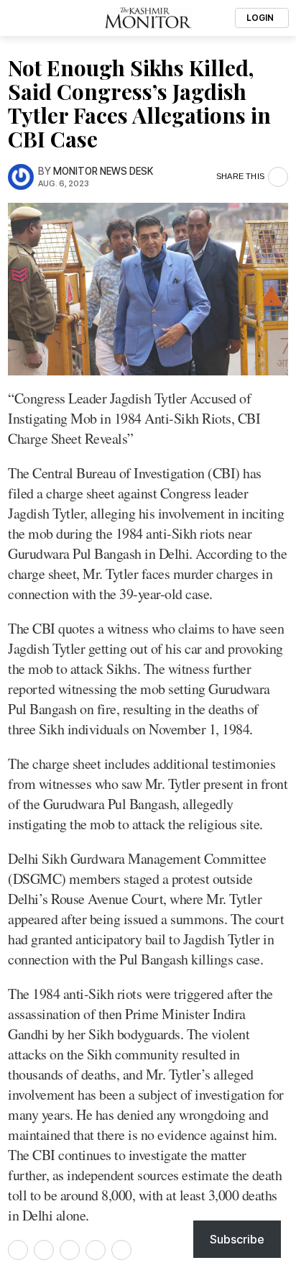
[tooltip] (18, 1250)
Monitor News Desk (103, 171)
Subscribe (237, 1239)
